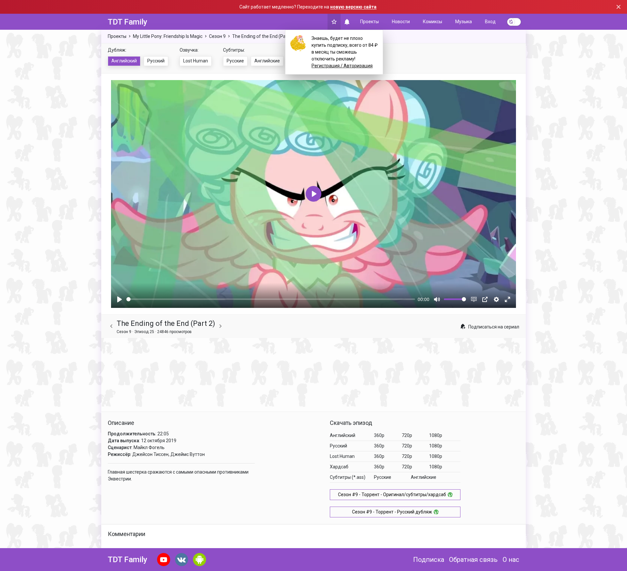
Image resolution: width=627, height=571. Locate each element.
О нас (511, 559)
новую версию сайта (353, 6)
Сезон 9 (217, 36)
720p (407, 435)
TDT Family (127, 21)
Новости (401, 21)
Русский (156, 60)
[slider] (270, 299)
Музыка (463, 21)
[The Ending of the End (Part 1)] (111, 326)
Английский (124, 60)
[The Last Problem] (220, 326)
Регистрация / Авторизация (342, 65)
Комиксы (432, 21)
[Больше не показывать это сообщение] (618, 7)
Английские (267, 60)
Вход (490, 21)
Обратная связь (473, 559)
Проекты (369, 21)
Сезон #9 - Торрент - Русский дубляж (392, 511)
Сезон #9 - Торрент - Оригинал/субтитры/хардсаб (392, 494)
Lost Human (195, 60)
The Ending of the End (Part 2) (263, 36)
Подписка (428, 559)
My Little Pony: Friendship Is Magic (167, 36)
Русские (235, 60)
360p (379, 435)
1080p (435, 435)
